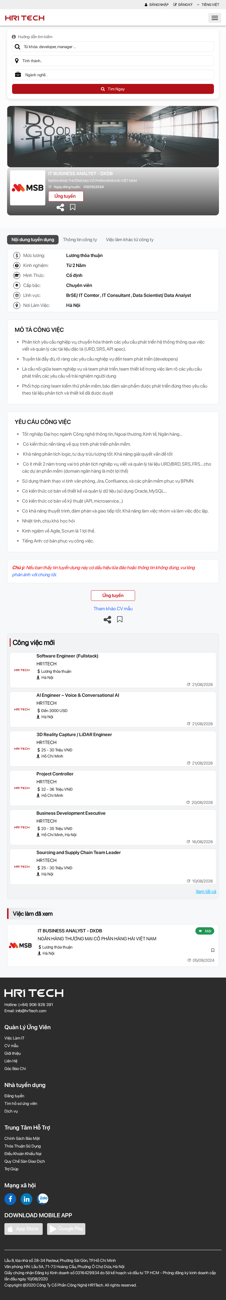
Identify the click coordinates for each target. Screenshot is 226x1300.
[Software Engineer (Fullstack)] (22, 670)
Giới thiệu (12, 1053)
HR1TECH (46, 664)
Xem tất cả (206, 891)
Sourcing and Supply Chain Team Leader (78, 852)
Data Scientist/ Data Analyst (162, 295)
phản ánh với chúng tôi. (34, 574)
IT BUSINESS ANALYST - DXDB (80, 173)
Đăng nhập (159, 5)
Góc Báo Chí (15, 1068)
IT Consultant (116, 295)
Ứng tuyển (65, 196)
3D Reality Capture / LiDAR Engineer (74, 734)
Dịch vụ (11, 1111)
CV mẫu (11, 1045)
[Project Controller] (22, 788)
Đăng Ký (185, 5)
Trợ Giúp (11, 1169)
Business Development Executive (71, 813)
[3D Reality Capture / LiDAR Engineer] (22, 749)
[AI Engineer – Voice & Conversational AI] (22, 709)
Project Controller (55, 774)
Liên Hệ (10, 1061)
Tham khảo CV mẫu (113, 608)
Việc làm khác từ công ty (130, 239)
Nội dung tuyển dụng (32, 239)
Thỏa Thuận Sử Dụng (22, 1146)
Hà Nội (73, 305)
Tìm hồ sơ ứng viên (20, 1103)
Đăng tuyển (14, 1095)
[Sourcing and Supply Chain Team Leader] (22, 866)
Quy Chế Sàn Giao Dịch (24, 1161)
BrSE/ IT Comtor (82, 295)
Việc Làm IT (14, 1038)
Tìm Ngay (116, 89)
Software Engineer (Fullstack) (67, 656)
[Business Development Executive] (22, 827)
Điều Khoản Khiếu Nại (22, 1153)
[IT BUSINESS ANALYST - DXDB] (20, 945)
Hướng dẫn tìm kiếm (35, 36)
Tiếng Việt (210, 5)
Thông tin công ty (80, 239)
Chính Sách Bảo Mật (22, 1138)
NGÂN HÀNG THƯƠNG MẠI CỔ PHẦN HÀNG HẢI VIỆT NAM (92, 181)
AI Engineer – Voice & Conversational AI (77, 695)
